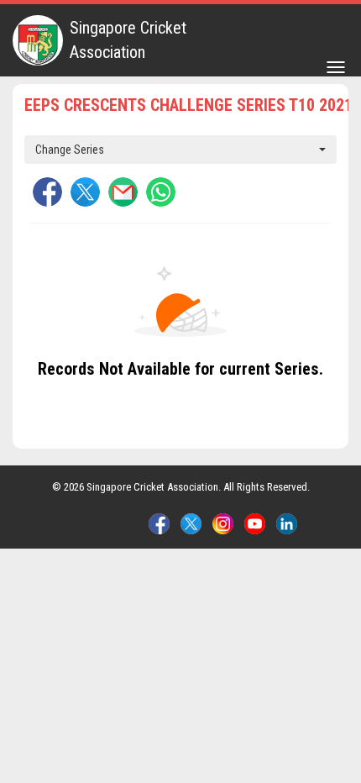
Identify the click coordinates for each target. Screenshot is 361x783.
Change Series (69, 149)
